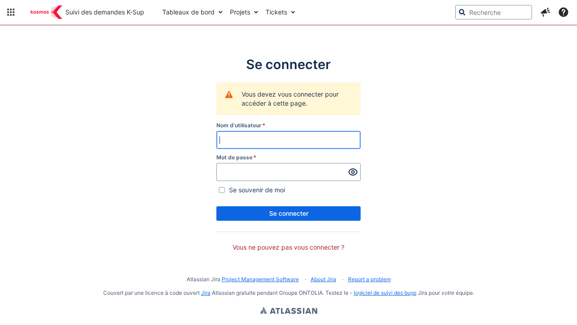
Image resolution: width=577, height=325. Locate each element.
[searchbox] (493, 12)
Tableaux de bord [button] (188, 12)
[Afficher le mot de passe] (353, 172)
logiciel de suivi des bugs (385, 292)
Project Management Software (260, 279)
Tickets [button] (276, 12)
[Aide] (563, 12)
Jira (206, 292)
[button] (11, 12)
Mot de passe (236, 157)
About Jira (323, 279)
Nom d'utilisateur (241, 125)
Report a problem (369, 279)
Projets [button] (240, 12)
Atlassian (288, 311)
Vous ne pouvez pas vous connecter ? (288, 247)
